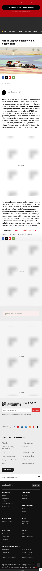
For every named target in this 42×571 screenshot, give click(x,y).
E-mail (13, 77)
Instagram (22, 426)
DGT (5, 31)
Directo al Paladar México (9, 557)
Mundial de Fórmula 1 (26, 234)
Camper (20, 31)
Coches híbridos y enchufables (8, 448)
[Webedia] (8, 486)
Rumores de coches (8, 456)
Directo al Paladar (7, 521)
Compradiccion (6, 539)
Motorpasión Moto (27, 524)
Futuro (4, 463)
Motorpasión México (27, 557)
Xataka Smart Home (7, 503)
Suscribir (36, 410)
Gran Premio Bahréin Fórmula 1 (26, 230)
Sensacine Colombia (27, 555)
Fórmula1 (12, 234)
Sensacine (24, 508)
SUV (3, 452)
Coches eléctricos (28, 443)
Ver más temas (8, 470)
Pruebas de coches (28, 452)
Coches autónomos (28, 460)
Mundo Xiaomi (6, 506)
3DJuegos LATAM (26, 549)
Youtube (18, 426)
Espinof (24, 511)
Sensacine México (27, 552)
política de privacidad (25, 414)
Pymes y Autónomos (27, 536)
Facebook (3, 77)
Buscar (39, 477)
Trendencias (5, 534)
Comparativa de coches (10, 460)
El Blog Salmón (26, 534)
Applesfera (5, 501)
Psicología (12, 31)
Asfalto (35, 31)
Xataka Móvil (5, 498)
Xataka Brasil (5, 552)
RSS (30, 426)
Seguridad (28, 31)
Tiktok (37, 426)
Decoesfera (5, 536)
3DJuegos (24, 495)
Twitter (6, 77)
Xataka (4, 495)
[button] (14, 92)
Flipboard (10, 77)
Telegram (26, 426)
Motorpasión (25, 521)
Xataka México (6, 549)
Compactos (25, 447)
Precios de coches (28, 456)
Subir (35, 485)
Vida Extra (24, 498)
